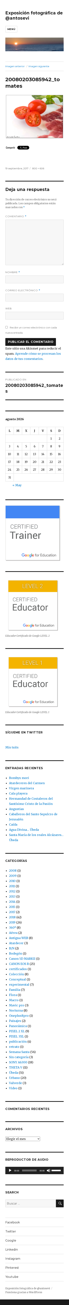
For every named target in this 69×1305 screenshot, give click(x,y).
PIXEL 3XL (16, 1036)
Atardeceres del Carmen (27, 783)
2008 (13, 870)
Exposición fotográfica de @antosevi (27, 1288)
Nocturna (16, 1010)
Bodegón (15, 953)
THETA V (15, 1067)
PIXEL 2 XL (17, 1031)
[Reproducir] (10, 1170)
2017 (12, 912)
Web (8, 308)
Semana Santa (19, 1052)
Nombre (12, 272)
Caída (13, 824)
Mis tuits (12, 747)
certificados (18, 969)
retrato (14, 1047)
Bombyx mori (19, 778)
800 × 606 (38, 168)
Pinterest (12, 1267)
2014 (12, 901)
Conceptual (17, 979)
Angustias (16, 809)
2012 (12, 891)
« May (17, 485)
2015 (12, 907)
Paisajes (15, 1021)
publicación (18, 1041)
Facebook (12, 1222)
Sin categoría (19, 1057)
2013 (12, 896)
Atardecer (16, 943)
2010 (12, 881)
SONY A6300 (18, 1062)
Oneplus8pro (19, 1015)
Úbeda (13, 1072)
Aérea (13, 933)
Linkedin (11, 1249)
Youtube (11, 1277)
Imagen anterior (15, 66)
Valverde (15, 1083)
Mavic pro (16, 1005)
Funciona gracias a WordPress (23, 1292)
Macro (14, 1000)
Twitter (10, 1231)
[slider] (57, 1170)
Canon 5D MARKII (22, 958)
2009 (13, 876)
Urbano (14, 1078)
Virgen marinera (21, 788)
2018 (12, 917)
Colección (16, 974)
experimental (19, 984)
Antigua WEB (18, 938)
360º (12, 927)
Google (10, 1240)
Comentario (15, 216)
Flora (13, 995)
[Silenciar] (48, 1170)
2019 (12, 922)
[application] (34, 1170)
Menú (11, 29)
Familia (14, 990)
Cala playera (18, 793)
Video (13, 1088)
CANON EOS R (19, 964)
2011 (12, 886)
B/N (11, 948)
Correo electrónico (22, 290)
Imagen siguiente (39, 66)
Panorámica (18, 1026)
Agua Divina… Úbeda (24, 830)
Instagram (12, 1258)
